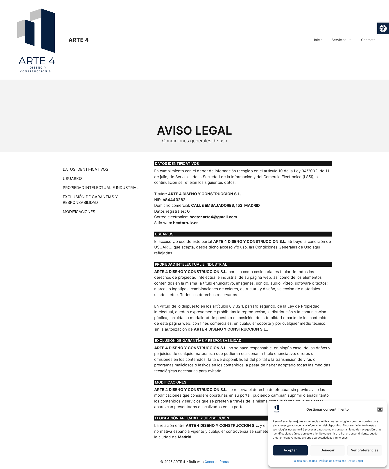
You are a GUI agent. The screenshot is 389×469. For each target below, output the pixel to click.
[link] (383, 28)
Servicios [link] (339, 40)
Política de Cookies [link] (304, 460)
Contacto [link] (368, 40)
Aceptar (290, 450)
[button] (380, 409)
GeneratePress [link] (217, 462)
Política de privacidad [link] (332, 460)
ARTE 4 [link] (78, 40)
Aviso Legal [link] (355, 460)
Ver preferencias (364, 450)
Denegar (328, 450)
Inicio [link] (318, 40)
